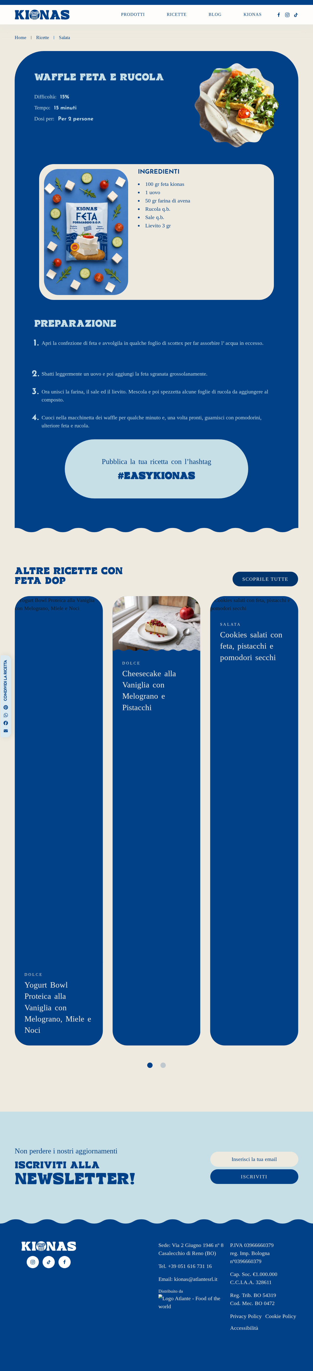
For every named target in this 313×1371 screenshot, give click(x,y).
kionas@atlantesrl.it (195, 1279)
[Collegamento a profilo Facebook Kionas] (278, 14)
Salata (64, 37)
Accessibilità (244, 1328)
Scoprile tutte (265, 579)
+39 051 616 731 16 (190, 1266)
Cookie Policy (280, 1316)
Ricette (177, 14)
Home (20, 37)
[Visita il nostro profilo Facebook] (64, 1262)
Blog (215, 14)
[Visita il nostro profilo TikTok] (49, 1262)
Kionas (253, 14)
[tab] (150, 1065)
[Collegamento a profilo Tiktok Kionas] (295, 14)
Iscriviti (254, 1176)
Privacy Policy (246, 1316)
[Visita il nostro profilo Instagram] (33, 1262)
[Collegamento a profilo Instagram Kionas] (287, 14)
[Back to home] (42, 14)
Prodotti (133, 14)
